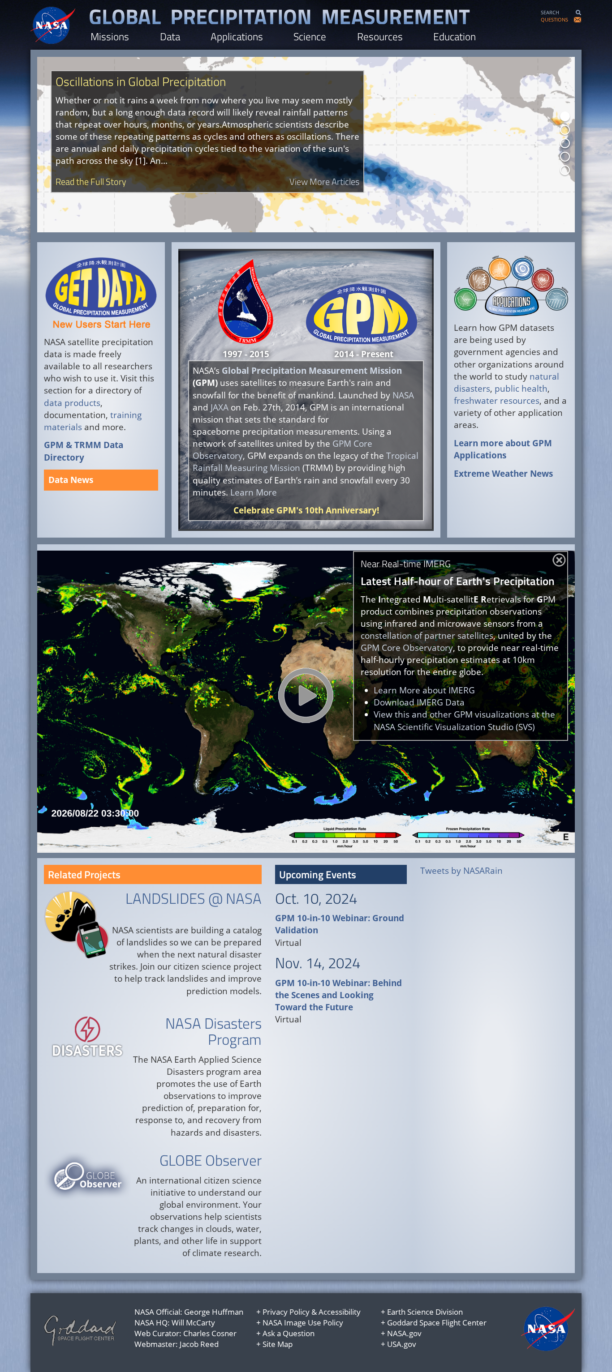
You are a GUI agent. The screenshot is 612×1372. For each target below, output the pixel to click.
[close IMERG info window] (559, 560)
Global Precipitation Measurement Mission (312, 370)
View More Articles (324, 181)
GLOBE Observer (210, 1160)
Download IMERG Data (419, 702)
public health (521, 388)
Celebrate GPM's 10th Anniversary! (306, 510)
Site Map (278, 1344)
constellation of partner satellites (427, 635)
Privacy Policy (286, 1312)
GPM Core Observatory (407, 648)
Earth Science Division (425, 1312)
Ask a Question (289, 1333)
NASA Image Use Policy (303, 1322)
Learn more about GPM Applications (503, 449)
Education (454, 36)
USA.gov (401, 1344)
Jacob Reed (199, 1344)
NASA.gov (404, 1333)
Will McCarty (193, 1322)
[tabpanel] (306, 144)
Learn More (254, 492)
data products (72, 403)
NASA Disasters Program (213, 1031)
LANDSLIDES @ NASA (193, 898)
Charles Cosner (210, 1333)
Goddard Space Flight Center (437, 1322)
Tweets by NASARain (461, 870)
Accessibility (340, 1312)
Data (170, 36)
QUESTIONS (554, 19)
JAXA (221, 407)
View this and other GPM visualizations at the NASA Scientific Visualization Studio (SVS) (464, 720)
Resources (380, 36)
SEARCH (550, 12)
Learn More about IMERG (424, 690)
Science (309, 36)
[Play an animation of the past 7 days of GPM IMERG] (306, 695)
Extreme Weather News (503, 473)
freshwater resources (496, 400)
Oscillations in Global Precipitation (141, 81)
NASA (403, 395)
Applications (237, 36)
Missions (110, 36)
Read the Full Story (91, 181)
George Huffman (213, 1312)
